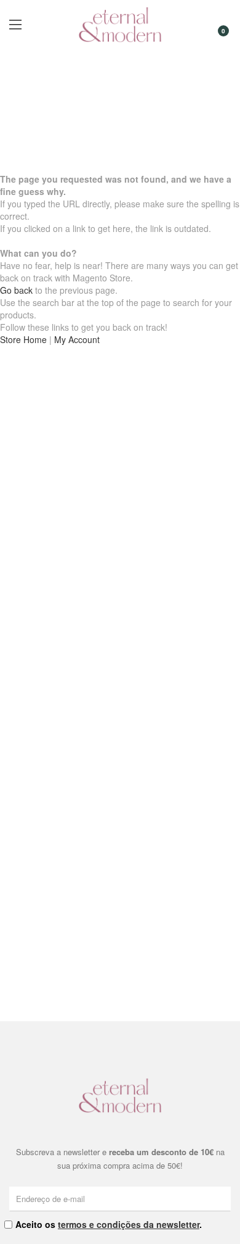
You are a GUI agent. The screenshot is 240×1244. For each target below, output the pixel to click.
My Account (77, 339)
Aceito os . (108, 1224)
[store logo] (120, 24)
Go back (16, 290)
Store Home (23, 339)
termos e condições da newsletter (128, 1224)
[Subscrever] (223, 1198)
